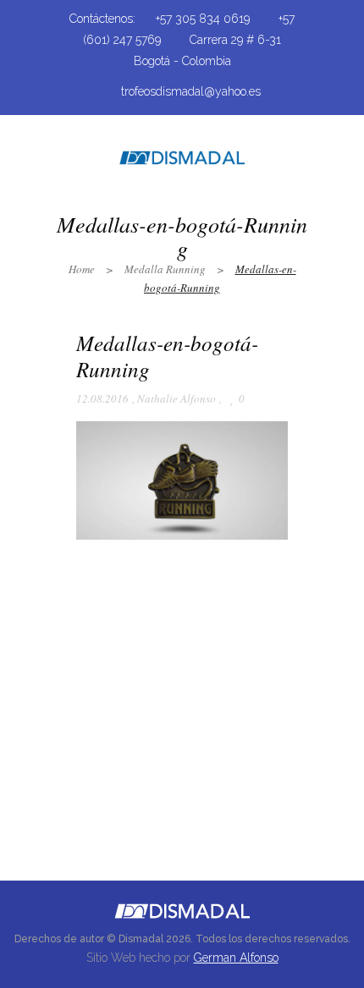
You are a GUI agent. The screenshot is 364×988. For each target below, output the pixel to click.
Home (82, 269)
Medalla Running (165, 269)
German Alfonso (236, 957)
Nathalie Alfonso (176, 398)
